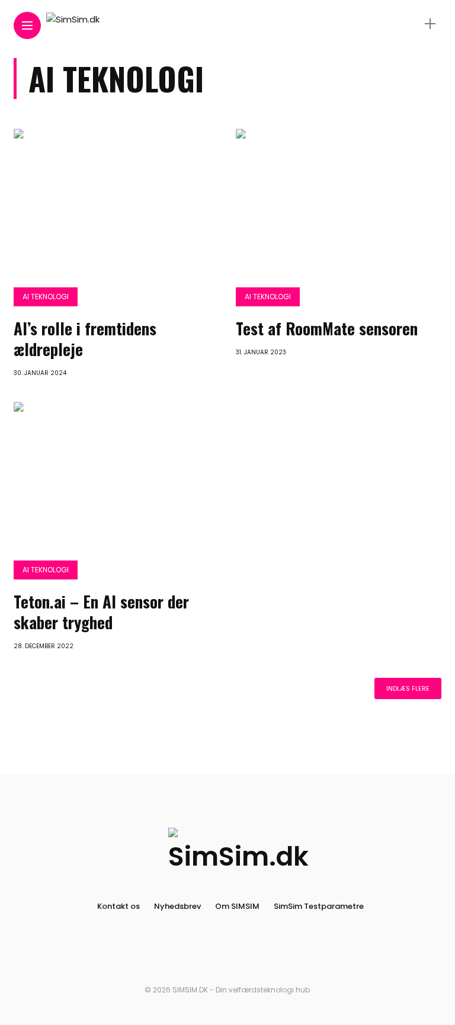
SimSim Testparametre (319, 906)
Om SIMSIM (237, 906)
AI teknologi (46, 297)
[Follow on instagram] (238, 952)
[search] (409, 24)
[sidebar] (430, 24)
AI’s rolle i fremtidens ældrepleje (85, 338)
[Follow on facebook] (216, 952)
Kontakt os (118, 906)
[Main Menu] (27, 26)
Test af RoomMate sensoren (327, 328)
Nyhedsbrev (177, 906)
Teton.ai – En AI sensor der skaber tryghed (101, 612)
